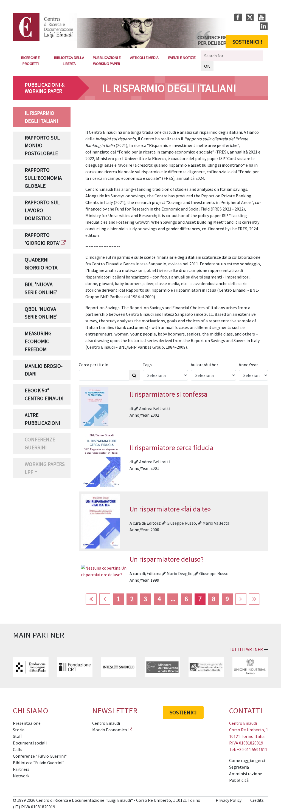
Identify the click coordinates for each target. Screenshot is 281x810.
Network (21, 775)
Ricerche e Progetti (30, 60)
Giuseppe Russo (181, 523)
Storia (18, 729)
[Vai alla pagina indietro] (104, 599)
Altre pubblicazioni (42, 419)
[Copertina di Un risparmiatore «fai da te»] (100, 520)
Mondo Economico (109, 729)
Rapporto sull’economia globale (43, 178)
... (172, 599)
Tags (147, 364)
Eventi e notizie (182, 57)
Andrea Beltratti (154, 408)
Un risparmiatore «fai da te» (170, 509)
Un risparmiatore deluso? (167, 559)
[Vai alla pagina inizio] (91, 599)
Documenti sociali (30, 743)
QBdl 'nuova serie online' (41, 313)
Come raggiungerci (247, 760)
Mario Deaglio (179, 573)
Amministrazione (245, 773)
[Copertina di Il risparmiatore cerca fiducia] (100, 459)
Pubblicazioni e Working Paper (107, 60)
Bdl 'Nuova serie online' (41, 288)
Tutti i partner (246, 649)
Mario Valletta (215, 523)
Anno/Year (248, 364)
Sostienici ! (247, 41)
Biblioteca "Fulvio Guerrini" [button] (38, 762)
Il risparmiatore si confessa (168, 394)
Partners (21, 769)
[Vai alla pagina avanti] (240, 599)
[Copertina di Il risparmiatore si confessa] (94, 405)
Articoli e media (144, 57)
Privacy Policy (228, 800)
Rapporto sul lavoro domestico (42, 210)
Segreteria (239, 767)
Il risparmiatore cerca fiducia (171, 447)
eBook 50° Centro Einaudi (44, 394)
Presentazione (27, 723)
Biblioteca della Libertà (69, 60)
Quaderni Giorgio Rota (41, 263)
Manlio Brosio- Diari (44, 370)
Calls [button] (17, 749)
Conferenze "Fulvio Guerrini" (40, 756)
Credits (257, 800)
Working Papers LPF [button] (45, 468)
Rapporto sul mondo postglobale (42, 145)
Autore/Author (204, 364)
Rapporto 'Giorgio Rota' (42, 239)
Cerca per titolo (93, 364)
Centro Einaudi (106, 723)
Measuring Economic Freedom (38, 341)
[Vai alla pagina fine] (254, 599)
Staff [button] (17, 736)
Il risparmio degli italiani (41, 117)
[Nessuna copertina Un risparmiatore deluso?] (104, 570)
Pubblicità (239, 780)
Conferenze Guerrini (40, 443)
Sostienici (183, 712)
